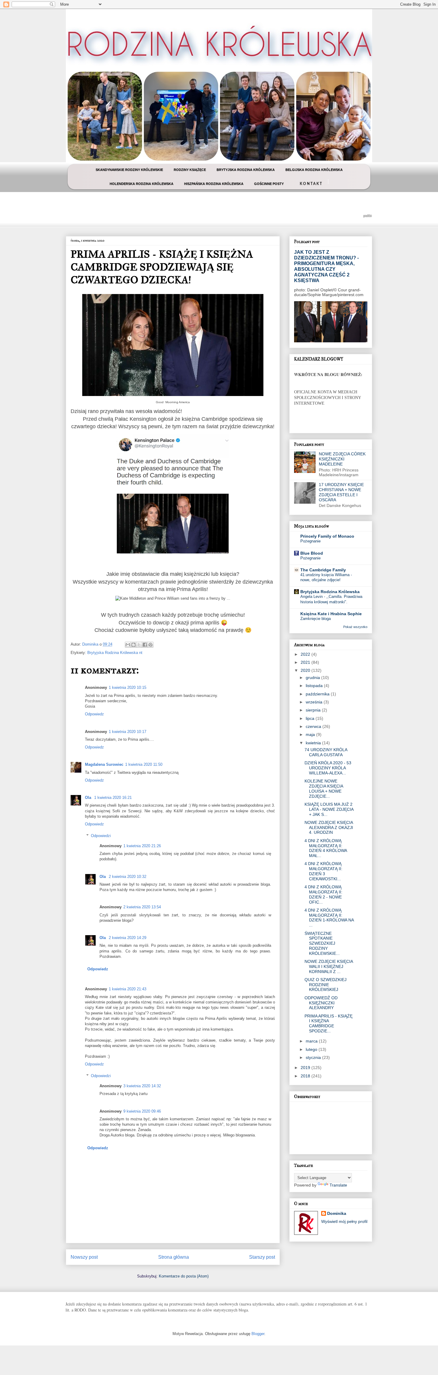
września (315, 702)
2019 (306, 1067)
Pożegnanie (310, 541)
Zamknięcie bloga (315, 618)
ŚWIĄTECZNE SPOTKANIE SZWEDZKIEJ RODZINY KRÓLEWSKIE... (322, 943)
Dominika (336, 1213)
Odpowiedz (94, 714)
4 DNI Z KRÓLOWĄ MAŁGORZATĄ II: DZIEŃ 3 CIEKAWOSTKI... (323, 871)
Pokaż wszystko (355, 627)
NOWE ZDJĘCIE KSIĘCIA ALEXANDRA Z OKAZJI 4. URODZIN (329, 827)
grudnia (313, 677)
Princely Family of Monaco (327, 536)
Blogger (257, 1333)
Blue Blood (311, 553)
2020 (306, 670)
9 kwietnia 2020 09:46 (142, 1111)
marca (312, 1041)
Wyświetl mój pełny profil (344, 1221)
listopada (315, 685)
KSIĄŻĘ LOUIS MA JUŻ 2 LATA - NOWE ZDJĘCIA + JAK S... (329, 809)
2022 (306, 654)
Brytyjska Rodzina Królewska (330, 591)
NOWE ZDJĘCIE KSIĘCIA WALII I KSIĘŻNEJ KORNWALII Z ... (329, 966)
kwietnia (314, 742)
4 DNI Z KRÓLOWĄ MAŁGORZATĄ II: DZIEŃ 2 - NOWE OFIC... (323, 894)
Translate (338, 1185)
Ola (88, 797)
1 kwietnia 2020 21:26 (142, 846)
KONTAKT (311, 183)
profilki (368, 215)
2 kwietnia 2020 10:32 (127, 876)
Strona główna (173, 1257)
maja (311, 734)
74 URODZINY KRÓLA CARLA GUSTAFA (326, 752)
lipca (311, 718)
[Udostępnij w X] (139, 645)
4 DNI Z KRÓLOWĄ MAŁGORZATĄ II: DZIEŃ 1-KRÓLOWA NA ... (329, 917)
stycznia (314, 1057)
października (318, 694)
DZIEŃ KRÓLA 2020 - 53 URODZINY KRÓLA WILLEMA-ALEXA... (328, 767)
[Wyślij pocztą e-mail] (128, 645)
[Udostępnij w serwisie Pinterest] (150, 645)
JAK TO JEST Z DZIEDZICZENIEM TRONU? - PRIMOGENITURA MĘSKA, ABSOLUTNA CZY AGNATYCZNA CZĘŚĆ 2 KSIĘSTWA (326, 266)
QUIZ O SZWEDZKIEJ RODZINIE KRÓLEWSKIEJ (326, 984)
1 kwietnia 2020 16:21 (113, 797)
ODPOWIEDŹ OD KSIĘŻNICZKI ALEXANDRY (321, 1002)
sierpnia (314, 710)
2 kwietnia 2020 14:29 (127, 937)
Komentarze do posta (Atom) (184, 1276)
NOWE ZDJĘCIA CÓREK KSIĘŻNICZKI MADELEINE (342, 458)
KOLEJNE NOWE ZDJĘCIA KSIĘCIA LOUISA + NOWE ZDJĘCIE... (324, 788)
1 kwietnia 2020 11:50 (143, 764)
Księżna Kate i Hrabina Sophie (331, 613)
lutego (312, 1049)
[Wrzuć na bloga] (133, 645)
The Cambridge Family (323, 569)
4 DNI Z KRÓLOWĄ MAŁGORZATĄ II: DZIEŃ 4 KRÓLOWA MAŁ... (326, 848)
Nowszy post (84, 1257)
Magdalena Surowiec (104, 764)
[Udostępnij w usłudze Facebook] (145, 645)
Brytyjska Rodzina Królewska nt (114, 652)
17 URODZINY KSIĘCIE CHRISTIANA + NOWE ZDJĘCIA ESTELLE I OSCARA (341, 492)
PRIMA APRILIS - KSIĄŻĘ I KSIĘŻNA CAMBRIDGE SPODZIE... (328, 1023)
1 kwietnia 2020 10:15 (127, 687)
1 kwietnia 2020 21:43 (127, 989)
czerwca (314, 726)
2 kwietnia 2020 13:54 (142, 907)
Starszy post (262, 1257)
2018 (306, 1076)
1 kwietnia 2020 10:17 (127, 731)
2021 (306, 662)
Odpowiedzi (101, 835)
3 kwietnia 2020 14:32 (142, 1086)
